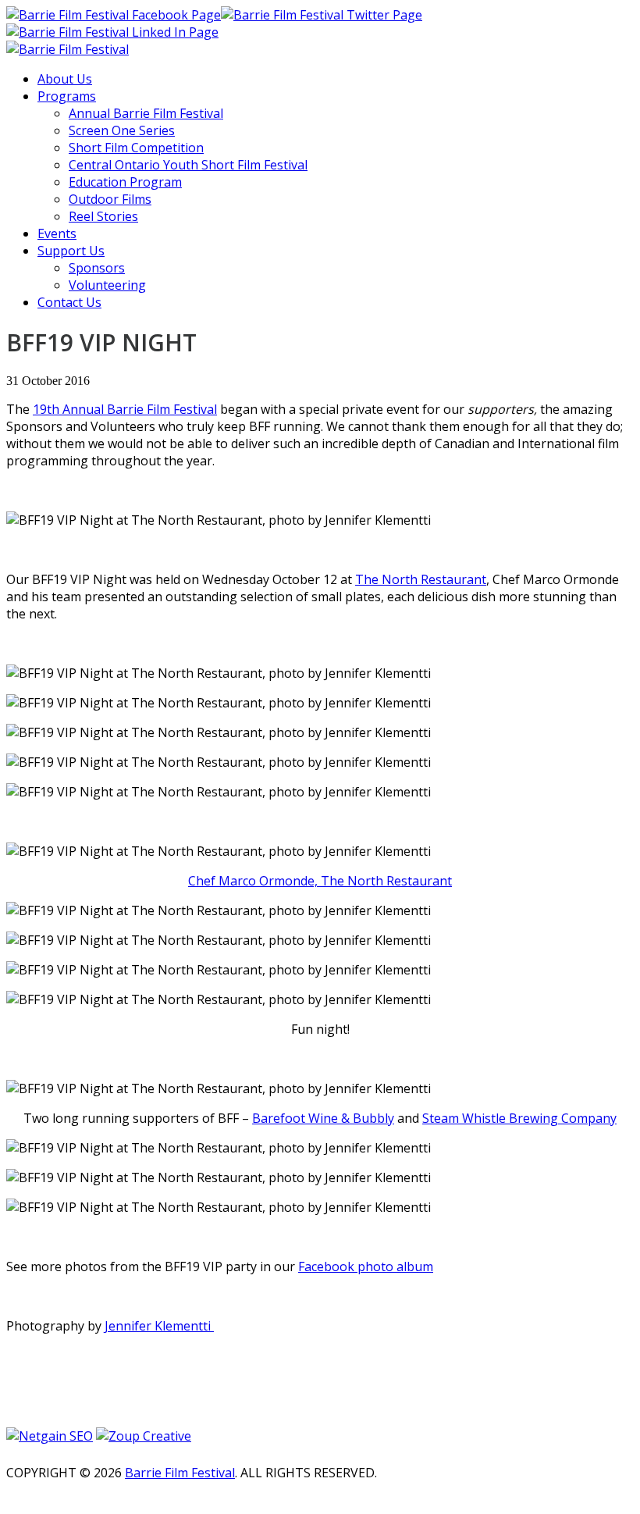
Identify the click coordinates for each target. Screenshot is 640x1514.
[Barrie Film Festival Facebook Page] (113, 14)
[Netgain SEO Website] (49, 1434)
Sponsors (97, 267)
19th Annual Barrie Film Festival (125, 409)
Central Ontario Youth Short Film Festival (188, 164)
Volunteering (107, 285)
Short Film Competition (136, 147)
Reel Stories (103, 216)
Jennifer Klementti (159, 1325)
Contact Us (69, 302)
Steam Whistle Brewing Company (519, 1118)
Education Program (125, 182)
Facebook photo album (365, 1266)
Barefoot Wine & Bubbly (323, 1118)
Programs (66, 96)
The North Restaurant (420, 579)
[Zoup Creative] (143, 1434)
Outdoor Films (110, 199)
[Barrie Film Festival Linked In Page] (112, 32)
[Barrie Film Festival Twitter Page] (321, 14)
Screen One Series (122, 130)
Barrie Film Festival (180, 1472)
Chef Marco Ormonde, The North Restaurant (320, 880)
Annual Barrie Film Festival (146, 113)
